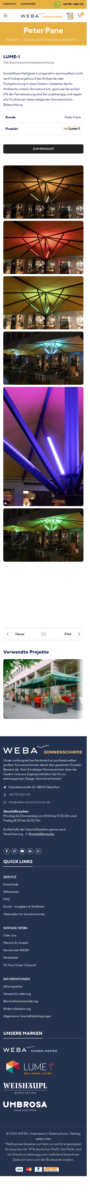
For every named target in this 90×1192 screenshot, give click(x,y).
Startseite (12, 39)
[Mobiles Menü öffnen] (5, 15)
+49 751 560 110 (19, 794)
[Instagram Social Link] (14, 851)
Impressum (39, 1133)
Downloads (10, 884)
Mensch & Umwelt (15, 942)
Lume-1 (74, 128)
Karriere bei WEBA (16, 950)
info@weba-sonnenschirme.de (29, 802)
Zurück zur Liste (43, 634)
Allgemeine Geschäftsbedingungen (27, 1016)
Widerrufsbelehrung (17, 1008)
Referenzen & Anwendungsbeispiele (50, 39)
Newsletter (10, 957)
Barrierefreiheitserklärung (20, 1001)
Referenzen (11, 891)
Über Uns (9, 935)
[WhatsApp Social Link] (38, 851)
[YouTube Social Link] (22, 851)
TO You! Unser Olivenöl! (19, 965)
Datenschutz (58, 1133)
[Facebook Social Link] (6, 851)
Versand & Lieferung (17, 994)
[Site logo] (41, 15)
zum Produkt (43, 148)
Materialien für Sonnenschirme (24, 914)
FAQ (6, 899)
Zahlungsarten (13, 986)
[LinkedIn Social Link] (30, 851)
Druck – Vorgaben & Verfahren (24, 906)
